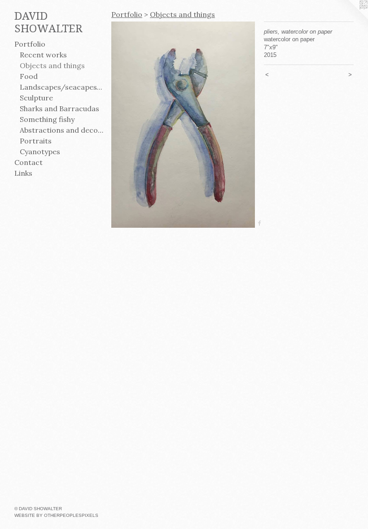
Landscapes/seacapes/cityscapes (62, 86)
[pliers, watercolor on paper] (183, 125)
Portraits (36, 140)
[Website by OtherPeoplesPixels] (350, 18)
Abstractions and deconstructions (62, 130)
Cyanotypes (40, 151)
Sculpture (36, 97)
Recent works (43, 54)
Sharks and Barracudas (59, 108)
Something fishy (47, 119)
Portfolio (29, 43)
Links (23, 173)
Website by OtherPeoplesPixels (56, 515)
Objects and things (52, 65)
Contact (28, 162)
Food (29, 76)
